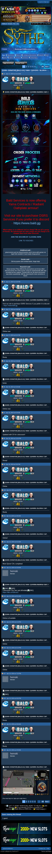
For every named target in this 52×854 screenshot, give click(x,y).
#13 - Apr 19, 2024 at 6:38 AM (12, 567)
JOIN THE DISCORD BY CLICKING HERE (26, 237)
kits (47, 55)
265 (43, 66)
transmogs (34, 57)
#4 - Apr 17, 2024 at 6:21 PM (12, 335)
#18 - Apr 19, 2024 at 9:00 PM (12, 698)
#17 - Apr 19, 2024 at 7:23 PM (12, 673)
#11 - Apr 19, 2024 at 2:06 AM (12, 516)
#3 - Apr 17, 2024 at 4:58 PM (12, 309)
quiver (11, 57)
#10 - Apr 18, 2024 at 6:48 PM (12, 490)
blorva (19, 55)
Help (48, 848)
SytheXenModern (8, 848)
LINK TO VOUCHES (26, 241)
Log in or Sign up (43, 2)
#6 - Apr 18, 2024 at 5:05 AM (12, 387)
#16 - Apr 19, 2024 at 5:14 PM (12, 647)
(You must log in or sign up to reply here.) (14, 798)
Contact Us (42, 848)
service (18, 57)
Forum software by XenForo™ (10, 851)
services (25, 57)
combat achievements (29, 55)
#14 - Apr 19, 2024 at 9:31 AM (12, 596)
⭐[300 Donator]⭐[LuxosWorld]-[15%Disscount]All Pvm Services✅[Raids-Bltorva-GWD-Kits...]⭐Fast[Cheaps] (26, 807)
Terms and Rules (46, 851)
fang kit (41, 55)
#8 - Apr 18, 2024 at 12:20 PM (12, 438)
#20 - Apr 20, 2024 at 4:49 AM (12, 750)
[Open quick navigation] (49, 49)
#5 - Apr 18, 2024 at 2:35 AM (12, 361)
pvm (5, 57)
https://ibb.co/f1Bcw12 (10, 592)
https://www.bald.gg (27, 223)
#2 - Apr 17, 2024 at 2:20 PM (12, 282)
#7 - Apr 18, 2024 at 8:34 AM (12, 412)
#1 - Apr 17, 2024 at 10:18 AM (12, 74)
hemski (14, 571)
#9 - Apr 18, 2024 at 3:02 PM (12, 464)
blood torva (11, 55)
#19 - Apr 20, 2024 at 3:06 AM (12, 724)
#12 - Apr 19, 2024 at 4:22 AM (12, 542)
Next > (47, 66)
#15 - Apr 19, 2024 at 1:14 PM (12, 622)
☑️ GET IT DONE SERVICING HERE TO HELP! (23, 806)
